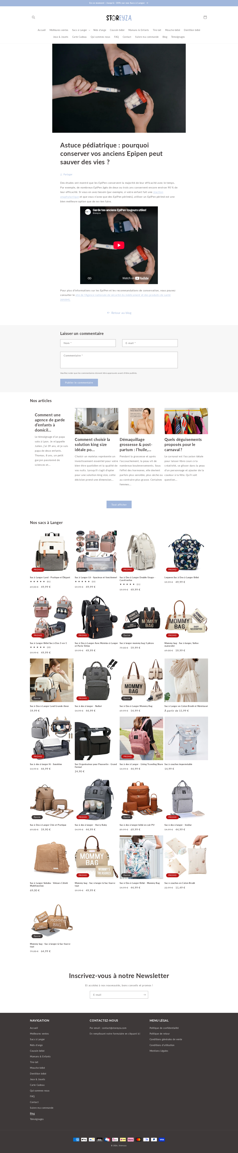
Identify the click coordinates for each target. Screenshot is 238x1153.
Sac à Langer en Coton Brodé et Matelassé (186, 706)
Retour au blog (121, 313)
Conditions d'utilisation (162, 1045)
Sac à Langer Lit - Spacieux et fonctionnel (96, 577)
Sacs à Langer (37, 1039)
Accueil (34, 1028)
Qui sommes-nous (40, 1090)
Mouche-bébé (37, 1068)
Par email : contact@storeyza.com (108, 1028)
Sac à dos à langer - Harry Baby (91, 825)
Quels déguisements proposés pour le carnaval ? (183, 444)
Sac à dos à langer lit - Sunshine (46, 764)
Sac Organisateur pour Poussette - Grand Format (96, 765)
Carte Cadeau (37, 1085)
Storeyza (122, 1145)
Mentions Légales (159, 1050)
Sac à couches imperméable (178, 764)
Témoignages (37, 1119)
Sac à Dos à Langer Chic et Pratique (48, 825)
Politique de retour (160, 1033)
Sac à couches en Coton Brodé (179, 883)
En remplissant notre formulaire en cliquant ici (115, 1033)
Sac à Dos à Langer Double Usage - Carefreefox (137, 578)
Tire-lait (34, 1062)
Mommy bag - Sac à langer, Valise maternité (181, 644)
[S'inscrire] (144, 995)
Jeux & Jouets (37, 1079)
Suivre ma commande (41, 1107)
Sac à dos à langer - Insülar (178, 825)
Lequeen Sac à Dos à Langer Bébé (181, 577)
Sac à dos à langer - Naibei (88, 706)
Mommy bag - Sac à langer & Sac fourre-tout (95, 884)
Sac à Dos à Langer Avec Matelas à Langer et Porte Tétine (96, 644)
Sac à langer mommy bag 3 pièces (137, 643)
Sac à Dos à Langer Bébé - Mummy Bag (140, 883)
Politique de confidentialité (164, 1028)
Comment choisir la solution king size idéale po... (92, 444)
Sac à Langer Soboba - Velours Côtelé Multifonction (49, 884)
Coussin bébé (37, 1050)
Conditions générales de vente (166, 1039)
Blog (32, 1113)
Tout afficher (119, 504)
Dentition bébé (38, 1073)
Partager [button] (68, 174)
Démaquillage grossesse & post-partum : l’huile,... (136, 444)
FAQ (32, 1096)
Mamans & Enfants (40, 1056)
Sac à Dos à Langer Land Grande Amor (49, 706)
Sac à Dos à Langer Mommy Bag (136, 706)
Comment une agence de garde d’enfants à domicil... (50, 422)
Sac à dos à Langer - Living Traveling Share (141, 764)
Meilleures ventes (39, 1033)
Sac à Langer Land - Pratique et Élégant (50, 577)
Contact (34, 1102)
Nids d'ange (36, 1045)
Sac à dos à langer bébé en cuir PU (137, 825)
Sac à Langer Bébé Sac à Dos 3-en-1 (48, 643)
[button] (33, 17)
